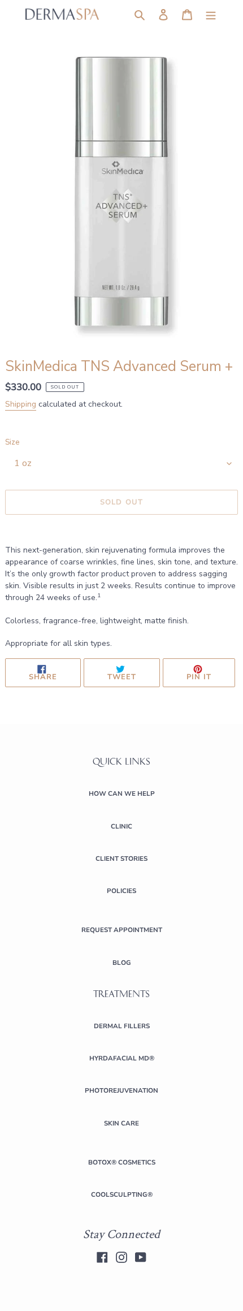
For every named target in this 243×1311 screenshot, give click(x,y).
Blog (121, 962)
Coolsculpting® (122, 1194)
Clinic (121, 826)
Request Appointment (121, 929)
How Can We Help (122, 793)
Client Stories (121, 858)
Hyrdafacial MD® (121, 1058)
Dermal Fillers (122, 1025)
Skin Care (121, 1123)
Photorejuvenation (121, 1090)
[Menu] (211, 14)
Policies (121, 890)
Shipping (20, 404)
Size (12, 442)
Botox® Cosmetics (121, 1162)
